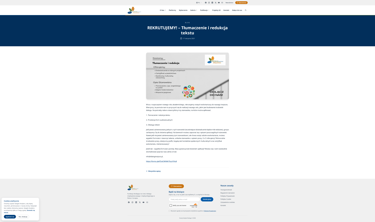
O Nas (162, 10)
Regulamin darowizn (228, 193)
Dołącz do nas (237, 10)
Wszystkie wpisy (154, 171)
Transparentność (226, 190)
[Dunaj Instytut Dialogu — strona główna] (134, 10)
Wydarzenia (183, 10)
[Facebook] (205, 2)
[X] (215, 2)
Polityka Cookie (226, 199)
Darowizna (242, 3)
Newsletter (229, 3)
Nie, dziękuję (23, 217)
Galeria (193, 10)
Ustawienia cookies (228, 202)
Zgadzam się (10, 217)
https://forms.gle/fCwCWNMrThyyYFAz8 (161, 161)
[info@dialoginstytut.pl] (222, 2)
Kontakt (226, 10)
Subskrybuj (207, 199)
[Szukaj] (246, 10)
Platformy (172, 10)
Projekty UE (216, 10)
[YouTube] (218, 2)
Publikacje (204, 10)
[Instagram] (209, 2)
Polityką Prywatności (210, 211)
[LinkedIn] (212, 2)
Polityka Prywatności (228, 196)
